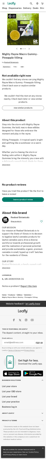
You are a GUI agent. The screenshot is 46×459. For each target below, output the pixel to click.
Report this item (29, 286)
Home (4, 295)
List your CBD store (11, 391)
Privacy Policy (11, 455)
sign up (39, 342)
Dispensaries (15, 8)
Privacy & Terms (9, 420)
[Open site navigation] (3, 3)
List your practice (11, 402)
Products (11, 295)
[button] (20, 48)
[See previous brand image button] (16, 48)
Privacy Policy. (29, 350)
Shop (4, 8)
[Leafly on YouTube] (32, 320)
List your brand (9, 396)
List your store (9, 386)
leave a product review (23, 200)
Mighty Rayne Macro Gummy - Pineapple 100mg (20, 297)
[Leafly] (11, 3)
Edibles (19, 295)
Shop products (16, 221)
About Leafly (8, 413)
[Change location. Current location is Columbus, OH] (37, 3)
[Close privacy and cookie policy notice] (43, 448)
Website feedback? (23, 304)
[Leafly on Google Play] (33, 374)
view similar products (23, 108)
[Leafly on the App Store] (12, 374)
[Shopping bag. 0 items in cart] (42, 3)
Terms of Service (14, 350)
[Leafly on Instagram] (26, 320)
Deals (35, 8)
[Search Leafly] (31, 3)
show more (6, 165)
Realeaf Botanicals (11, 62)
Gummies (27, 295)
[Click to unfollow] (41, 221)
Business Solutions (11, 380)
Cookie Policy (33, 452)
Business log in (9, 407)
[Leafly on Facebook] (14, 320)
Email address (7, 338)
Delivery (27, 8)
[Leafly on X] (20, 320)
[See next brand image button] (29, 48)
